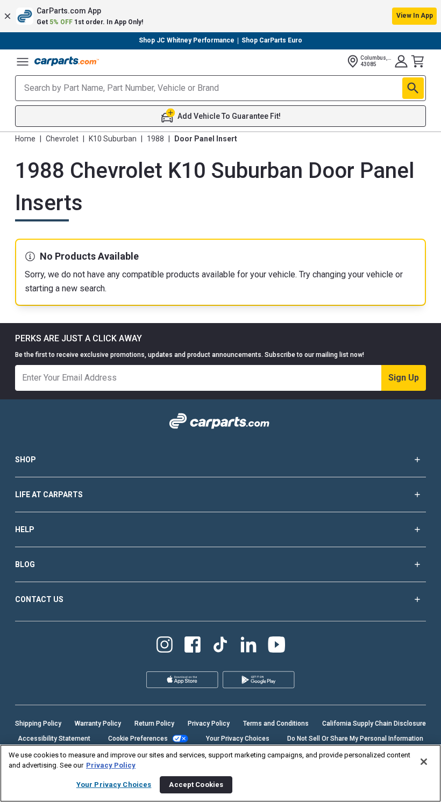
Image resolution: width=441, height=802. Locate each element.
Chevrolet (62, 138)
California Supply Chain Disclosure (374, 723)
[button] (220, 16)
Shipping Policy (38, 723)
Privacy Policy (209, 723)
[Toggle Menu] (22, 61)
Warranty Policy (98, 723)
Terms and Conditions (276, 723)
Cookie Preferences (138, 738)
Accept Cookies (196, 784)
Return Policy (154, 723)
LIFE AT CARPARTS (49, 494)
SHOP (25, 459)
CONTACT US (39, 599)
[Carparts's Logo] (66, 61)
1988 (155, 138)
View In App (414, 15)
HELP (24, 529)
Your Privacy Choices (237, 738)
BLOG (25, 564)
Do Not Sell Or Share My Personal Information (355, 738)
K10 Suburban (113, 138)
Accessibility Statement (54, 738)
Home (25, 138)
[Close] (424, 762)
